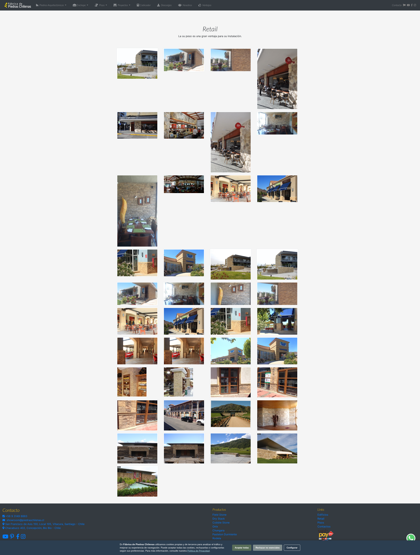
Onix (215, 526)
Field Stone (219, 514)
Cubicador (145, 5)
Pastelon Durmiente (224, 534)
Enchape (81, 5)
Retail (320, 518)
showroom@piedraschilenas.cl (25, 520)
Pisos (102, 5)
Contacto (397, 5)
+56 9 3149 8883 (16, 516)
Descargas (166, 5)
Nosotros (187, 5)
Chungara (218, 530)
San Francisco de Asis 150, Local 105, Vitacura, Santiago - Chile (44, 524)
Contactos (323, 526)
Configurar (292, 547)
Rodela (216, 538)
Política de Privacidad (198, 550)
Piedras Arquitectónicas (51, 5)
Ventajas (206, 5)
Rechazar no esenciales (268, 547)
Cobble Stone (221, 522)
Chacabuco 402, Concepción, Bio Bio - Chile (32, 528)
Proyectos (122, 5)
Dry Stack (218, 518)
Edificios (322, 514)
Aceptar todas (242, 547)
